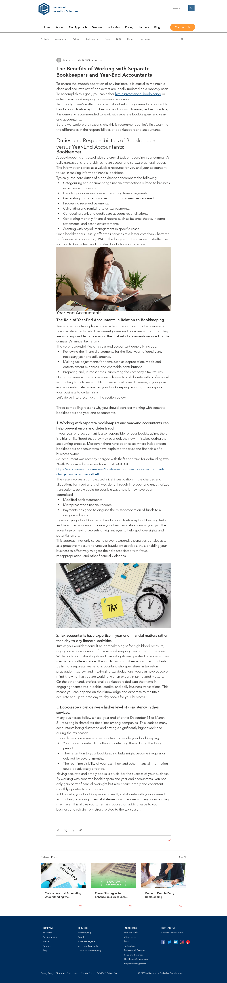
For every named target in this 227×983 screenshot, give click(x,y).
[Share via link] (80, 830)
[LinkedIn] (176, 942)
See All (182, 857)
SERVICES (83, 928)
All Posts (45, 39)
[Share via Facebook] (57, 830)
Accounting (61, 39)
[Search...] (191, 8)
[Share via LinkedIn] (72, 830)
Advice (76, 39)
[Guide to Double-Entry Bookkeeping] (163, 875)
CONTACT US (168, 928)
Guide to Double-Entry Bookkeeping (159, 895)
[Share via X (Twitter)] (65, 830)
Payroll (130, 39)
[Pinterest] (188, 942)
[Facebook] (163, 942)
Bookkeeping (92, 39)
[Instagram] (182, 942)
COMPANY (47, 928)
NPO (118, 39)
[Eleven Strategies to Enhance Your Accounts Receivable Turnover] (113, 875)
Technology (145, 39)
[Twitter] (169, 942)
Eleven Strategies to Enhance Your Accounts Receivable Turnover (110, 895)
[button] (182, 39)
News (107, 39)
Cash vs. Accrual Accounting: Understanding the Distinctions (63, 895)
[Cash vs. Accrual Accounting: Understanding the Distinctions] (63, 875)
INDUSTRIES (130, 928)
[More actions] (169, 60)
